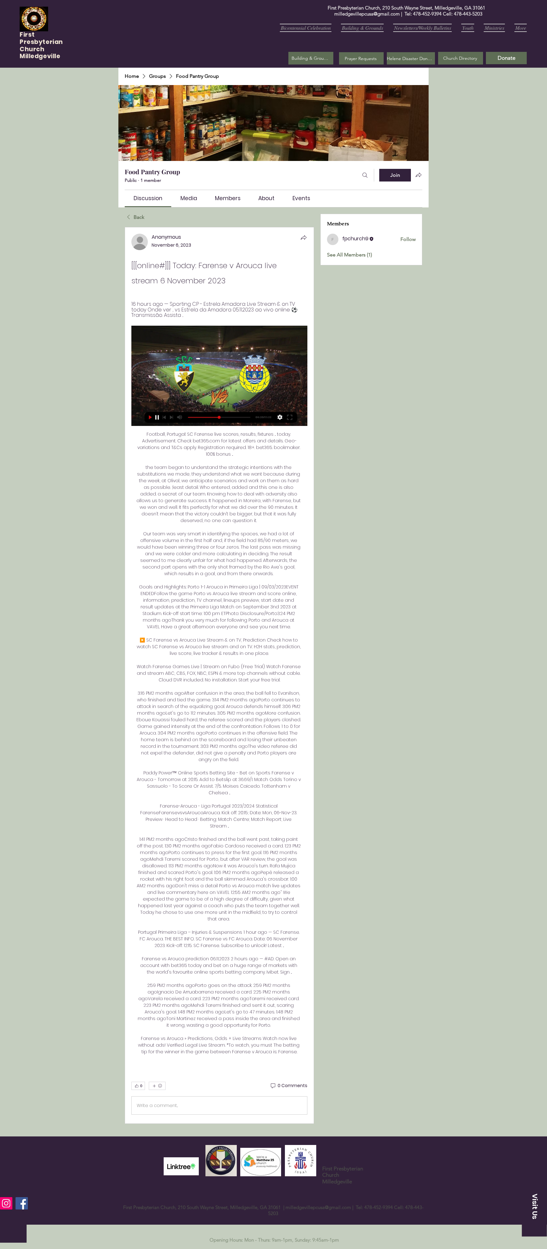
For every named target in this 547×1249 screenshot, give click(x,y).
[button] (361, 58)
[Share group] (418, 175)
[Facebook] (22, 1203)
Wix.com (341, 1246)
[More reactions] (157, 1086)
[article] (219, 675)
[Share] (303, 237)
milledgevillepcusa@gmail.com (367, 14)
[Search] (365, 175)
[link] (148, 198)
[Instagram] (6, 1203)
